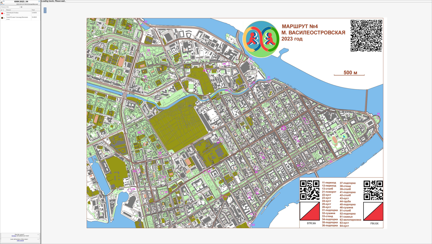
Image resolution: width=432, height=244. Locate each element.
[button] (21, 7)
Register (14, 235)
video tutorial (20, 240)
